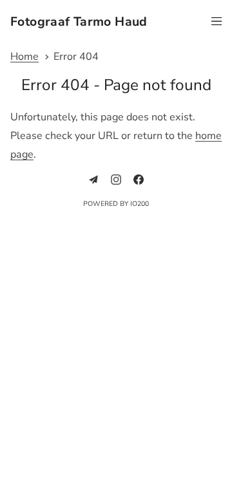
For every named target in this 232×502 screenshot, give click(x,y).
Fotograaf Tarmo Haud (79, 22)
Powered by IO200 (116, 204)
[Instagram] (116, 179)
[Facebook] (138, 179)
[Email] (93, 179)
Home (24, 57)
